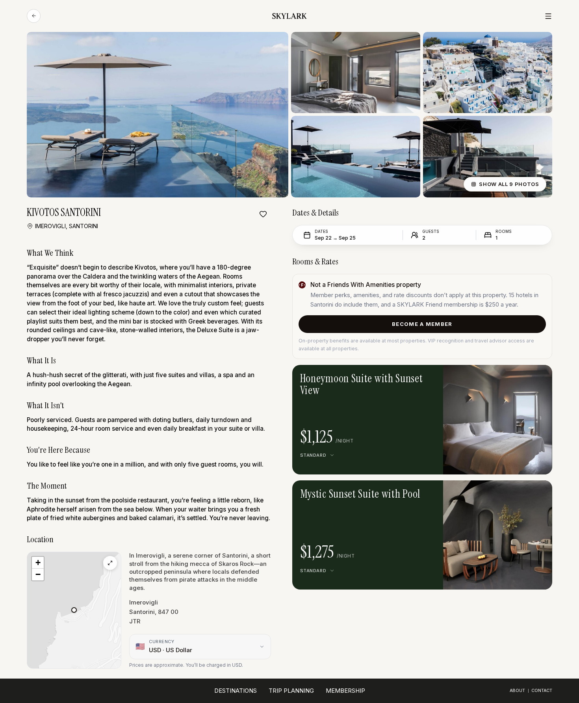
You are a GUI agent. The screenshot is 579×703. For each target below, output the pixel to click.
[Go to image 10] (521, 492)
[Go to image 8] (509, 492)
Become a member (422, 324)
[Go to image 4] (485, 492)
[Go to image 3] (503, 376)
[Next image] (515, 377)
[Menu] (548, 16)
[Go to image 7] (503, 492)
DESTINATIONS (235, 690)
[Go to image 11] (528, 492)
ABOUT (517, 690)
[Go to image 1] (491, 376)
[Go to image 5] (491, 492)
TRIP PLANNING (291, 690)
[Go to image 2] (497, 376)
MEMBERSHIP (345, 690)
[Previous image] (480, 377)
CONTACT (541, 690)
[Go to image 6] (497, 492)
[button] (74, 610)
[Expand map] (110, 563)
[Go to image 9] (516, 492)
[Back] (34, 16)
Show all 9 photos (509, 184)
